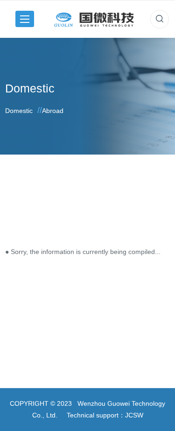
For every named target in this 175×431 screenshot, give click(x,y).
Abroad (52, 110)
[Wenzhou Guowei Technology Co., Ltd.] (93, 18)
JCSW (134, 415)
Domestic (19, 110)
